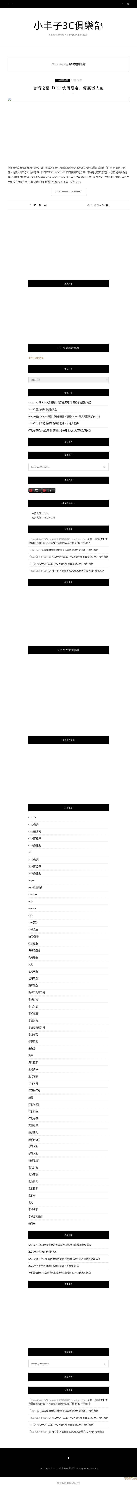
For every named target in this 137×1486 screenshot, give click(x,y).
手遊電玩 (33, 1034)
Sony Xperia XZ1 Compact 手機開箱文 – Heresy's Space (59, 538)
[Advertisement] (68, 250)
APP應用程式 (35, 887)
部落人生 (33, 1146)
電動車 (31, 1195)
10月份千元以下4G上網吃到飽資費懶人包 (75, 556)
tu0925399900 (99, 205)
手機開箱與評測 (36, 1027)
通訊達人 (33, 1132)
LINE (30, 915)
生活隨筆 (33, 1076)
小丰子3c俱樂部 (36, 357)
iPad (30, 901)
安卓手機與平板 (36, 992)
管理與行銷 (34, 1090)
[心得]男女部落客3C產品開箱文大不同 (73, 570)
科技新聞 (33, 1083)
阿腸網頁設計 (130, 1478)
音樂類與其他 (35, 1216)
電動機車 (33, 1188)
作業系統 (33, 929)
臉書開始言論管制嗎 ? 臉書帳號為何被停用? (64, 549)
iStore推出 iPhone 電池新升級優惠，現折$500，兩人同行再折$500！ (64, 416)
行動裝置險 (34, 1104)
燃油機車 (33, 1062)
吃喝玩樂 (33, 971)
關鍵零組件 (34, 1160)
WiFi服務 (33, 922)
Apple (31, 880)
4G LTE (32, 817)
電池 (30, 1202)
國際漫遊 (33, 985)
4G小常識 (33, 824)
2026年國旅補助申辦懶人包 (42, 409)
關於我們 (61, 1483)
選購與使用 (34, 1139)
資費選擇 (33, 1125)
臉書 (30, 1097)
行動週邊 (33, 1111)
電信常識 (33, 1167)
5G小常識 (33, 859)
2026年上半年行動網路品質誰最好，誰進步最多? (53, 423)
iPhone (32, 908)
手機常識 (33, 1020)
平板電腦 (33, 1013)
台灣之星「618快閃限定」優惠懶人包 (68, 87)
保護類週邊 (34, 950)
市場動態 (33, 999)
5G (30, 852)
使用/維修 (33, 936)
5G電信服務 (34, 873)
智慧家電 (33, 1041)
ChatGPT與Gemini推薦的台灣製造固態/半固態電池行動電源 (59, 402)
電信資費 (33, 1181)
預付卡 (31, 1223)
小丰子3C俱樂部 (69, 25)
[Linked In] (45, 204)
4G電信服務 (34, 845)
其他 (30, 964)
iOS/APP (33, 894)
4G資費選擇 (34, 838)
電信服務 (33, 1174)
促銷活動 (33, 943)
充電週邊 (33, 957)
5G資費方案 (62, 80)
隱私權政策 (74, 1483)
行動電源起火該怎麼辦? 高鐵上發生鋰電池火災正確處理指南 (59, 430)
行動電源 (33, 1118)
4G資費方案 (34, 831)
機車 (30, 1055)
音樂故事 (33, 1209)
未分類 (31, 1048)
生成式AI (33, 1069)
